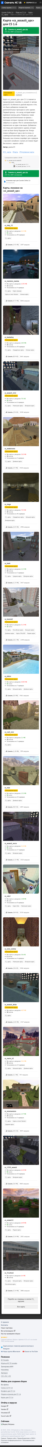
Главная (3, 1438)
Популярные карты (27, 152)
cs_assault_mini (10, 393)
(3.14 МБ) (13, 1291)
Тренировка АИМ (7, 1366)
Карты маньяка (17, 291)
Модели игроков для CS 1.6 (11, 1394)
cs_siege (8, 504)
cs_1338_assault (11, 1167)
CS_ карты (7, 152)
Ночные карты (24, 294)
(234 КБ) (13, 412)
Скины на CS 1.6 (7, 1388)
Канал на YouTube (31, 1351)
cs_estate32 (9, 1220)
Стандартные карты (18, 350)
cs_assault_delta (11, 1005)
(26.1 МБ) (13, 640)
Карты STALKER (20, 633)
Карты (16, 152)
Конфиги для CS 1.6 (8, 1391)
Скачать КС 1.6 (13, 2)
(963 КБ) (13, 807)
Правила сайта (11, 1438)
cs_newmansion (10, 1111)
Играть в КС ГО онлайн (9, 1363)
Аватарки (4, 1373)
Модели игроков (26, 8)
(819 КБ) (13, 356)
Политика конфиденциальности (11, 1440)
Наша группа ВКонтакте (11, 1351)
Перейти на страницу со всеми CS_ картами (21, 1300)
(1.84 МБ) (13, 1022)
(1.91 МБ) (13, 245)
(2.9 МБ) (13, 468)
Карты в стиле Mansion (11, 294)
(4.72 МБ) (13, 301)
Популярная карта (11, 228)
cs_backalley (9, 337)
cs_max (7, 788)
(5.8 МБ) (13, 695)
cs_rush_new (9, 732)
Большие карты (30, 517)
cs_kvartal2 (9, 619)
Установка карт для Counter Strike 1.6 (18, 182)
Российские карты (18, 630)
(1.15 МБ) (13, 860)
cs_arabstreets (10, 449)
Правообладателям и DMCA (26, 1438)
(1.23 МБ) (13, 583)
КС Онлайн (5, 1360)
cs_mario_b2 (9, 1058)
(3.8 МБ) (13, 1184)
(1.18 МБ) (13, 751)
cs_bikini (8, 676)
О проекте (5, 1322)
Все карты (21, 1307)
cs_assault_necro (11, 843)
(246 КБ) (13, 968)
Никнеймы (5, 1370)
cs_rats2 (8, 896)
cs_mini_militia (10, 949)
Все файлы (5, 1385)
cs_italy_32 (9, 225)
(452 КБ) (13, 1131)
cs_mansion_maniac (12, 281)
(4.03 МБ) (13, 527)
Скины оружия (9, 8)
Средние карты (17, 576)
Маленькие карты (18, 406)
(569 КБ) (13, 912)
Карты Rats (16, 906)
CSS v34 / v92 (6, 1376)
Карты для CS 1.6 (7, 1397)
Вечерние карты (29, 406)
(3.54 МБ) (13, 1236)
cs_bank (7, 563)
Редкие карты (31, 633)
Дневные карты (17, 461)
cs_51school (9, 1273)
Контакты (4, 1325)
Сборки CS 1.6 (31, 3)
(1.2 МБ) (13, 1075)
